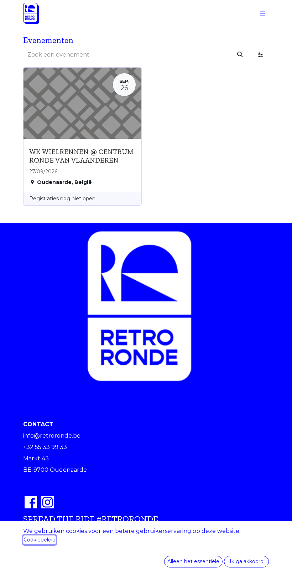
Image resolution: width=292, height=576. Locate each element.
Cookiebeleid (40, 540)
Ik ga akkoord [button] (247, 561)
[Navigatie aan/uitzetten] (263, 13)
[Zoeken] (240, 55)
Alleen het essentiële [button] (193, 561)
